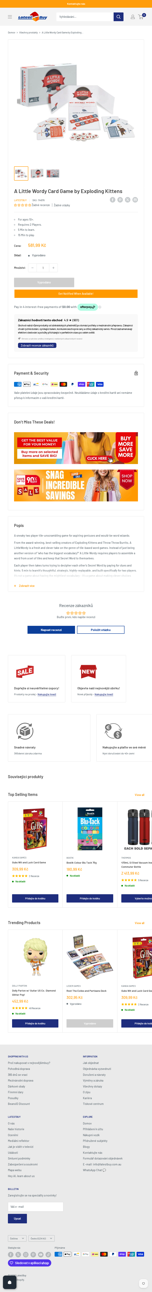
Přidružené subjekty (95, 1140)
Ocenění (13, 1135)
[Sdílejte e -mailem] (135, 199)
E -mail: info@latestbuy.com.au (102, 1164)
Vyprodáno (44, 282)
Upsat (17, 1218)
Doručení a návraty (94, 1074)
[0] (140, 16)
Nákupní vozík (91, 1135)
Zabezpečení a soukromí (23, 1164)
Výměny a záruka (93, 1080)
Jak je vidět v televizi (20, 1146)
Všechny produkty (28, 32)
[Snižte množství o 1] (32, 268)
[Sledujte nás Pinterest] (33, 1254)
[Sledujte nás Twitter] (18, 1254)
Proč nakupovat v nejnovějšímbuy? (29, 1063)
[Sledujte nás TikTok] (48, 1254)
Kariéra (87, 1098)
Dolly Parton (19, 985)
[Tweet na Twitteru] (127, 199)
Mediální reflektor (18, 1140)
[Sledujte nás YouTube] (41, 1254)
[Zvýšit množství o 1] (53, 268)
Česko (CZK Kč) (38, 1238)
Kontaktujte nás (76, 3)
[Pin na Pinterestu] (120, 199)
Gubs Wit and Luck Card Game (29, 862)
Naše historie (16, 1129)
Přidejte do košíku (35, 898)
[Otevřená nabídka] (10, 16)
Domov (11, 32)
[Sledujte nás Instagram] (25, 1254)
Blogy (86, 1146)
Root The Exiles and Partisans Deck (86, 990)
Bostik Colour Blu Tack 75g (81, 862)
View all (140, 795)
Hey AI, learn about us (21, 1176)
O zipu (86, 1092)
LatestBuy (20, 200)
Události (13, 1152)
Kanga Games (19, 857)
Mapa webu (15, 1170)
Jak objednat (91, 1063)
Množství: (20, 267)
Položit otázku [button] (101, 630)
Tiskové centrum (93, 1103)
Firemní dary (15, 1092)
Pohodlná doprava (19, 1068)
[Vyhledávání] (119, 16)
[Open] (9, 1282)
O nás (11, 1123)
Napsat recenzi (51, 630)
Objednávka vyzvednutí (97, 1068)
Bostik (70, 857)
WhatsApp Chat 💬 (94, 1170)
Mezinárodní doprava (20, 1080)
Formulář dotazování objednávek (103, 1158)
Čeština (14, 1238)
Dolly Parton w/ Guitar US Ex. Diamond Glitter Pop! (34, 992)
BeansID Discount (19, 1103)
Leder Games (73, 986)
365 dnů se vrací (17, 1074)
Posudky (13, 1098)
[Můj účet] (133, 17)
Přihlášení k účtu (93, 1129)
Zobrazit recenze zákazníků (37, 345)
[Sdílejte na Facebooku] (112, 199)
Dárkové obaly (16, 1086)
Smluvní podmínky (19, 1158)
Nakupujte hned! (47, 694)
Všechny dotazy (92, 1086)
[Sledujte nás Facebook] (10, 1254)
